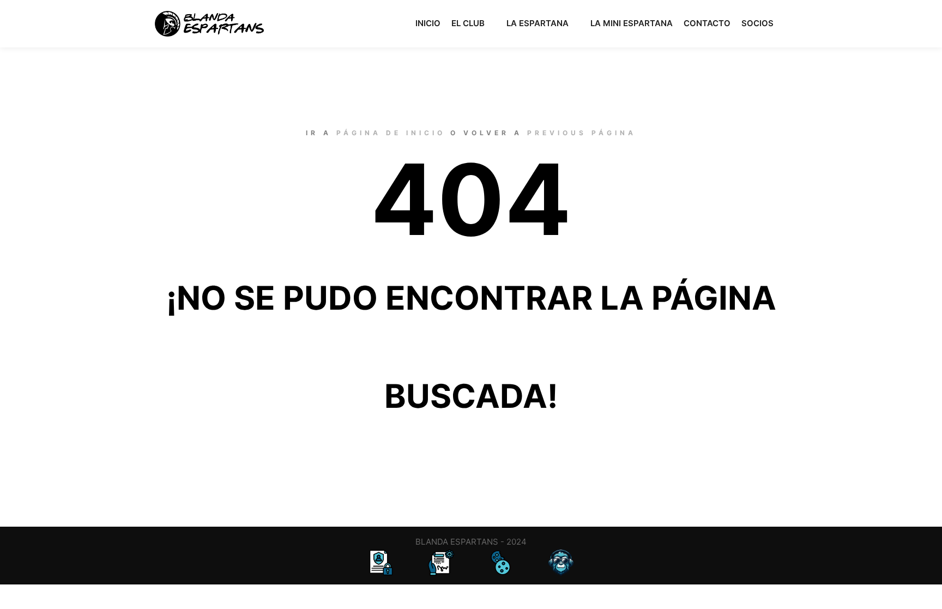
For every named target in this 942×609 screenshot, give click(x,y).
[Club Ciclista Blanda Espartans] (209, 23)
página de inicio (390, 133)
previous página (581, 133)
